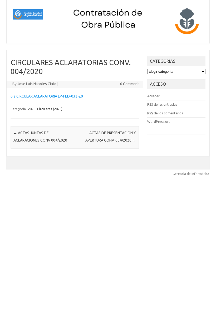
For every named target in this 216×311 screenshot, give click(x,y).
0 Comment (129, 84)
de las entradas (162, 104)
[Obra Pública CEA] (108, 34)
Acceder (153, 96)
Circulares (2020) (49, 109)
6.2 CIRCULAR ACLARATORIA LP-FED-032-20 (47, 96)
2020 (31, 109)
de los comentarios (165, 113)
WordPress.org (158, 121)
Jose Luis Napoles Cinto (36, 84)
